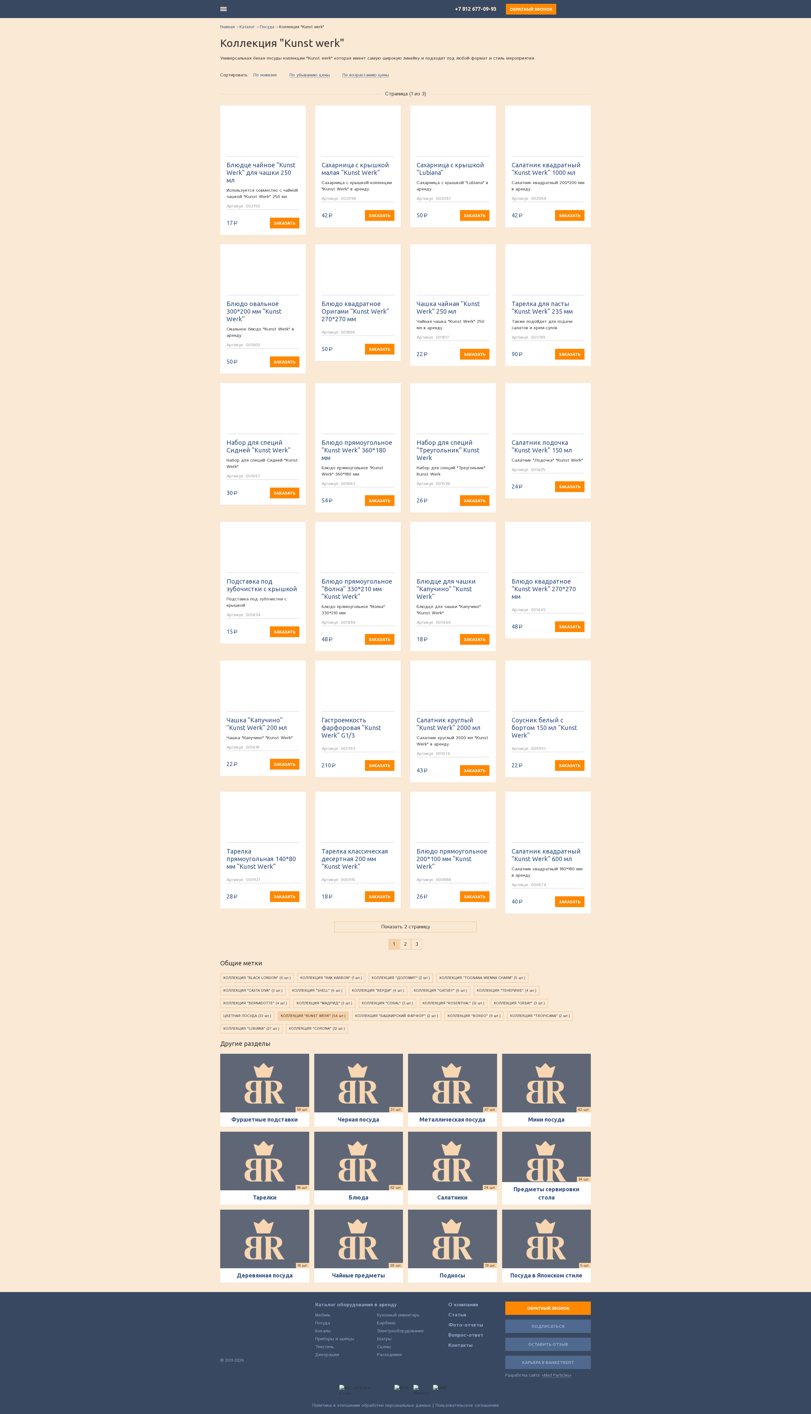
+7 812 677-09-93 (475, 9)
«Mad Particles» (557, 1376)
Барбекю (386, 1323)
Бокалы (323, 1331)
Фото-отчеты (465, 1325)
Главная (227, 27)
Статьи (457, 1315)
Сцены (384, 1347)
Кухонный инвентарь (398, 1315)
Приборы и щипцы (334, 1339)
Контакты (460, 1345)
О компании (463, 1305)
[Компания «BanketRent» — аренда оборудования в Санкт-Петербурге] (263, 9)
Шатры (384, 1339)
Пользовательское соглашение (467, 1405)
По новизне (265, 75)
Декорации (327, 1355)
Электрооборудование (400, 1331)
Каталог (247, 27)
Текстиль (324, 1347)
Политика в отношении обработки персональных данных (371, 1405)
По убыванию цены (310, 75)
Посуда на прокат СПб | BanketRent (239, 1321)
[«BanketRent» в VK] (224, 1349)
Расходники (389, 1355)
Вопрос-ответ (465, 1335)
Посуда (267, 27)
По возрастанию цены (365, 75)
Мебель (322, 1315)
